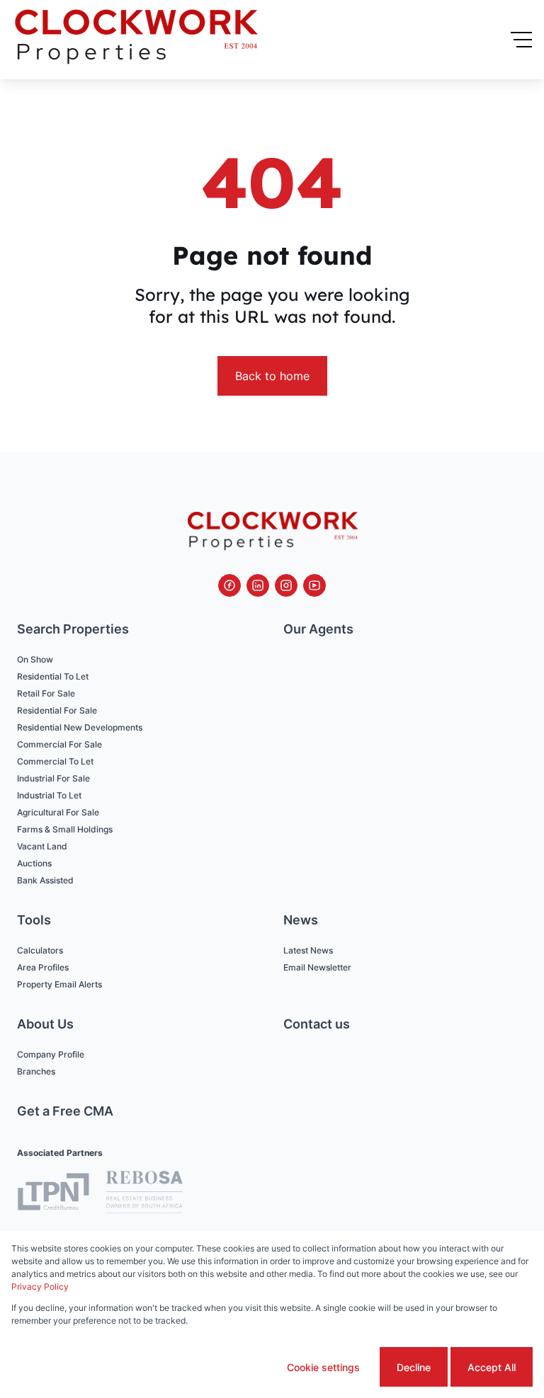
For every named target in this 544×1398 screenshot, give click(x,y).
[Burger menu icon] (521, 39)
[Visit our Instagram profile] (286, 585)
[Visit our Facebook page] (229, 585)
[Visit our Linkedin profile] (257, 585)
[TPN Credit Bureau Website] (53, 1194)
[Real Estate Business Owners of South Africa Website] (144, 1194)
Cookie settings (323, 1367)
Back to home (272, 376)
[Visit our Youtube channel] (314, 585)
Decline (414, 1367)
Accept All (492, 1367)
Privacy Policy (40, 1286)
